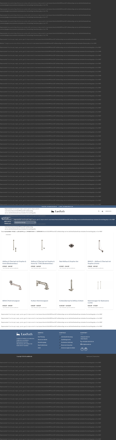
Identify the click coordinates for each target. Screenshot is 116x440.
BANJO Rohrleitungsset (11, 301)
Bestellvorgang (42, 342)
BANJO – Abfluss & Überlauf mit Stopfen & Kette (99, 262)
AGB (39, 348)
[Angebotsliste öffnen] (102, 211)
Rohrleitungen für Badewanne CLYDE (98, 302)
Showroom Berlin (42, 339)
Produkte (21, 231)
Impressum (89, 356)
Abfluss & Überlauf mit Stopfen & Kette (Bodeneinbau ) (14, 262)
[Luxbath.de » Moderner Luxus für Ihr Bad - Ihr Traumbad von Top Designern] (58, 211)
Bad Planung (41, 336)
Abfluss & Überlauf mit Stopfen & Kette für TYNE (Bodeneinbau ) (43, 262)
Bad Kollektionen (42, 345)
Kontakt (8, 234)
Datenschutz (96, 356)
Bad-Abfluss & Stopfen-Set (68, 261)
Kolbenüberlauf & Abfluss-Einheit (71, 301)
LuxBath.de (29, 356)
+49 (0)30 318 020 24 (52, 206)
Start (14, 231)
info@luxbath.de (68, 206)
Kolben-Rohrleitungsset (39, 301)
